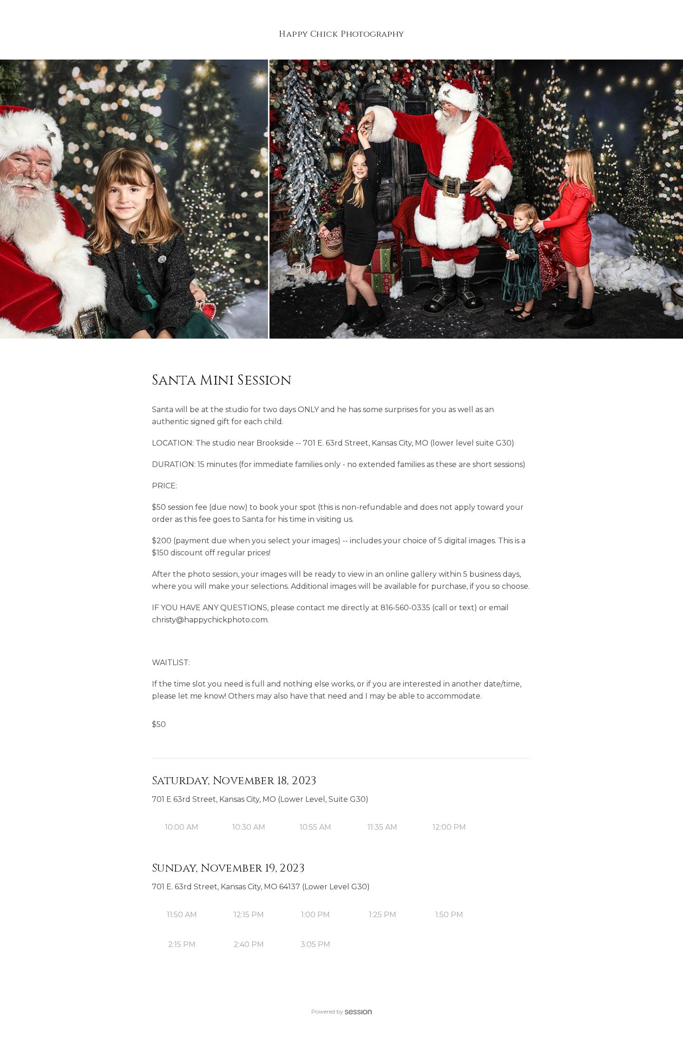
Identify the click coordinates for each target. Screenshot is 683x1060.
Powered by (327, 1011)
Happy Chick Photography (341, 34)
